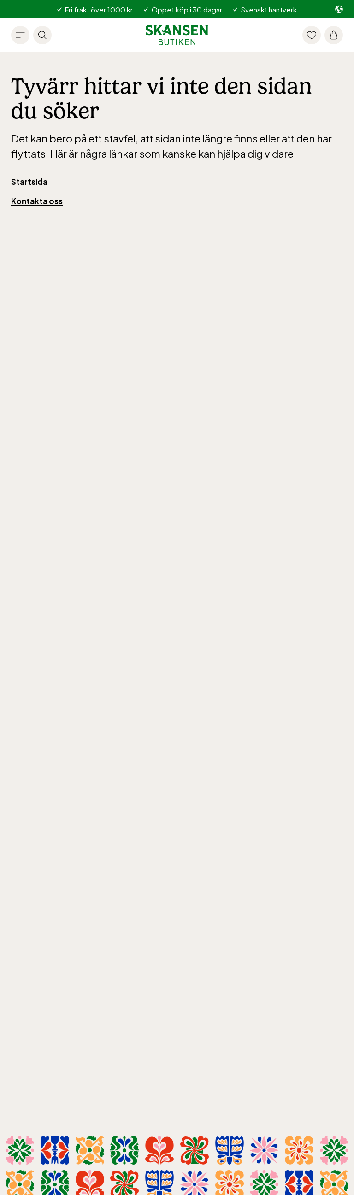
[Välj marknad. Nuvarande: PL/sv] (339, 9)
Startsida (29, 182)
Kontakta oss (37, 201)
